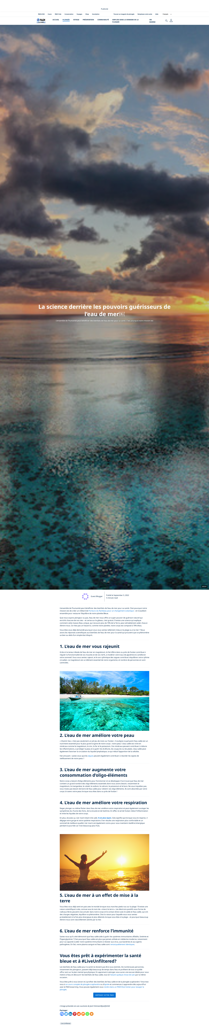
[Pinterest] (75, 1014)
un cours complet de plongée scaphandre (83, 984)
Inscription (95, 14)
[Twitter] (66, 1014)
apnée (106, 984)
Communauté (103, 20)
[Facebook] (62, 1014)
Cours (50, 14)
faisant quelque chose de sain (122, 975)
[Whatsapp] (87, 1014)
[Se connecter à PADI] (171, 20)
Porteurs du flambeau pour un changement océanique (111, 611)
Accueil (56, 20)
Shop (87, 14)
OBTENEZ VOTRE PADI (104, 995)
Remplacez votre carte (145, 14)
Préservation (88, 20)
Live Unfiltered (65, 1023)
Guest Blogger (97, 596)
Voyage (76, 20)
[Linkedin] (70, 1014)
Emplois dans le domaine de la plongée (125, 21)
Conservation (69, 14)
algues (90, 756)
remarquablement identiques (122, 944)
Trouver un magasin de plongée (124, 14)
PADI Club (58, 14)
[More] (92, 1014)
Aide (156, 14)
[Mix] (83, 1014)
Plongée (66, 20)
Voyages (79, 14)
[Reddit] (79, 1014)
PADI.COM (41, 14)
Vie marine (152, 21)
